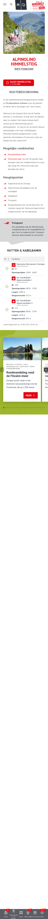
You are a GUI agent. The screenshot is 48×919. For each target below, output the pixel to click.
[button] (5, 4)
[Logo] (38, 5)
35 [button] (42, 407)
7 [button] (10, 407)
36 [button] (43, 407)
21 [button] (26, 407)
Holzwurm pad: (15, 159)
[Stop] (41, 50)
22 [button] (27, 407)
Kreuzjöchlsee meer (17, 154)
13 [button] (17, 407)
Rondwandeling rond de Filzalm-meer (20, 374)
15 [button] (19, 407)
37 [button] (44, 407)
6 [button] (9, 407)
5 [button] (8, 407)
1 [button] (3, 407)
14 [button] (18, 407)
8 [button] (11, 407)
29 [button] (35, 407)
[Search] (11, 4)
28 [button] (34, 407)
